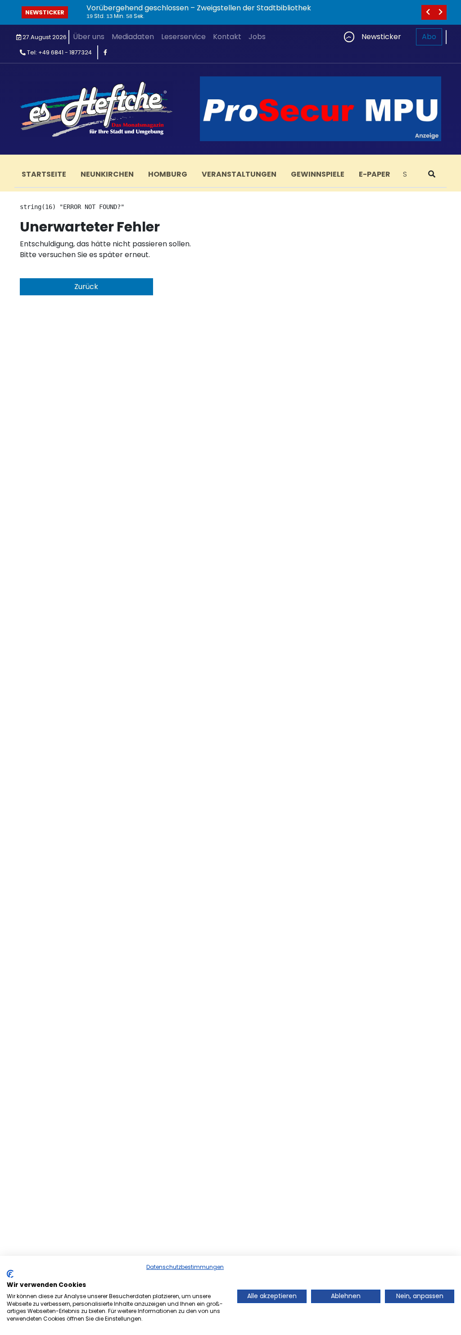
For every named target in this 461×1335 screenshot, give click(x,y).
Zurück (86, 286)
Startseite (44, 174)
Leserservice (183, 36)
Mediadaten (133, 36)
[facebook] (105, 52)
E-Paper (374, 174)
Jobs (257, 36)
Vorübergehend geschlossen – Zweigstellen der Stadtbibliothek (198, 8)
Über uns (88, 36)
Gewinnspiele (317, 174)
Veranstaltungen (239, 174)
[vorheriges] (427, 12)
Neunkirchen (107, 174)
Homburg (167, 174)
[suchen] (431, 174)
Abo (429, 36)
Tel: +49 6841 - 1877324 (59, 52)
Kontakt (227, 36)
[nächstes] (440, 12)
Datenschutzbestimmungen (185, 1267)
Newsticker (44, 12)
